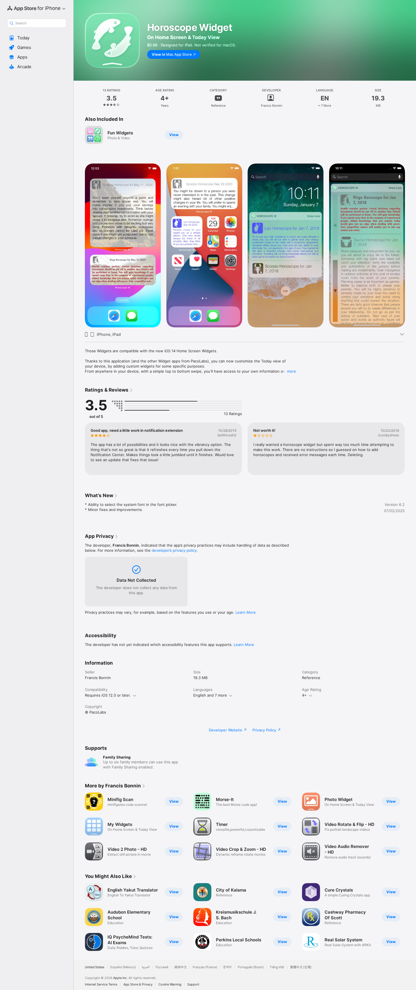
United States (94, 967)
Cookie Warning (169, 984)
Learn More (245, 612)
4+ (304, 695)
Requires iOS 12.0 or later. (108, 695)
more (291, 371)
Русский (162, 967)
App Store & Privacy (138, 984)
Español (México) (123, 967)
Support (193, 984)
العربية (146, 967)
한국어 (227, 967)
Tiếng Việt (277, 967)
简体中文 (180, 967)
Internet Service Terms (101, 984)
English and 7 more (210, 695)
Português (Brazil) (251, 967)
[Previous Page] (79, 246)
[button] (36, 38)
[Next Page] (410, 246)
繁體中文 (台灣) (301, 967)
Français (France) (205, 967)
